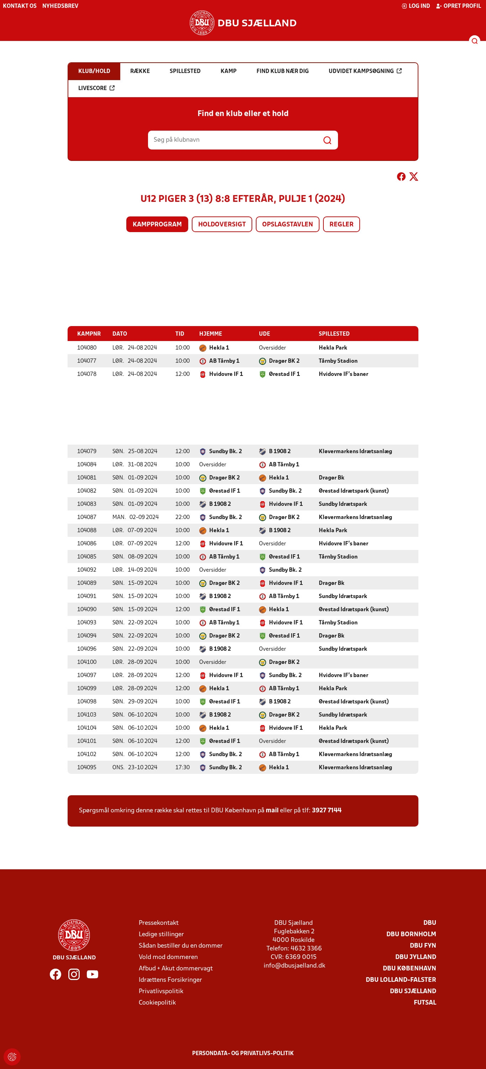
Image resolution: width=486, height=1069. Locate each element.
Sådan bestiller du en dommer (181, 946)
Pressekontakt (159, 923)
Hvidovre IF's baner (343, 374)
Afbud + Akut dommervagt (176, 969)
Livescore (92, 88)
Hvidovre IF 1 (226, 374)
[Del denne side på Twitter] (413, 178)
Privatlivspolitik (161, 992)
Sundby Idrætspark (343, 504)
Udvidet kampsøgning (361, 71)
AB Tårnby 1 (224, 361)
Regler (341, 225)
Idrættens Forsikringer (170, 980)
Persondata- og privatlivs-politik (243, 1053)
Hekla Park (333, 348)
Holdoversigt (222, 225)
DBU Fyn (423, 946)
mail (272, 811)
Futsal (425, 1003)
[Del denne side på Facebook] (401, 178)
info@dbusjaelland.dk (294, 966)
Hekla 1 (219, 348)
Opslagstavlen (287, 225)
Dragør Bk (331, 478)
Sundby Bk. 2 (225, 451)
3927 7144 (327, 811)
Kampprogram (157, 225)
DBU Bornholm (411, 935)
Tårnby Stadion (338, 361)
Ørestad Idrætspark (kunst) (354, 491)
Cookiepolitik (157, 1003)
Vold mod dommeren (168, 957)
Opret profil (462, 6)
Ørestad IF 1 (284, 374)
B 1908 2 (280, 451)
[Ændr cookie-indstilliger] (12, 1056)
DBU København (409, 969)
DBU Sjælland (413, 992)
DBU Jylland (415, 957)
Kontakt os (20, 6)
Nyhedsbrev (60, 6)
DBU (429, 923)
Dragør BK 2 (284, 361)
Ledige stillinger (161, 935)
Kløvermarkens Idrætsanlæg (355, 451)
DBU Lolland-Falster (401, 980)
